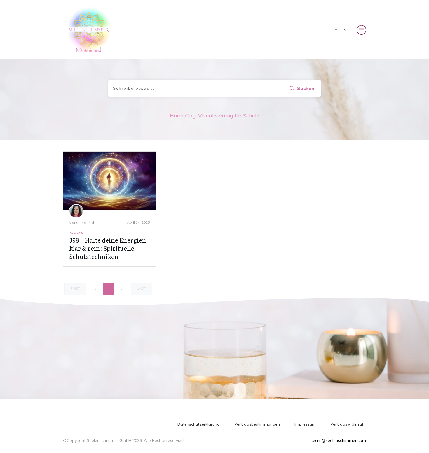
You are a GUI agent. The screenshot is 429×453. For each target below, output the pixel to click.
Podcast (77, 233)
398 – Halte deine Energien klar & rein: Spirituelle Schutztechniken (107, 248)
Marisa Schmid (81, 222)
